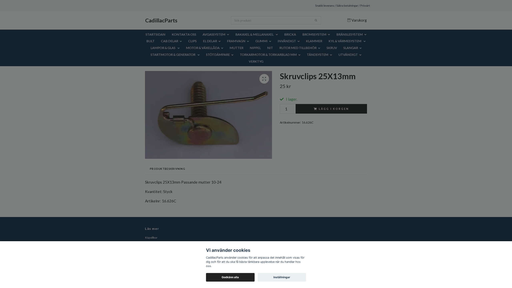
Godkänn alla (230, 277)
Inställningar (281, 277)
